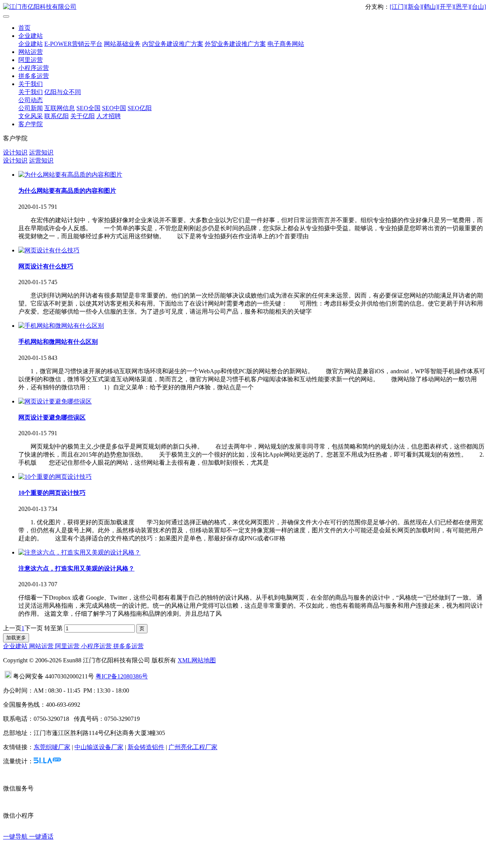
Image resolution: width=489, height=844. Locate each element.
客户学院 (30, 124)
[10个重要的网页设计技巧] (55, 476)
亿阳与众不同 (62, 92)
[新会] (414, 6)
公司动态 (30, 100)
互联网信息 (59, 108)
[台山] (478, 6)
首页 (24, 27)
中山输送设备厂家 (98, 747)
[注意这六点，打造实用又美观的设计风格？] (79, 552)
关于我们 (30, 84)
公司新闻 (30, 108)
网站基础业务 (122, 44)
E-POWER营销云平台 (73, 44)
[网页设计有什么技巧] (48, 250)
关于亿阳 (82, 116)
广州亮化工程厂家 (192, 747)
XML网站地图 (197, 660)
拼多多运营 (33, 76)
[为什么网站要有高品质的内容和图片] (70, 174)
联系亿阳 (56, 116)
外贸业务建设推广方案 (235, 44)
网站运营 (30, 52)
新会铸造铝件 (146, 747)
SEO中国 (114, 108)
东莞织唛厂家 (52, 747)
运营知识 (41, 152)
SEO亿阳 (140, 108)
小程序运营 (33, 68)
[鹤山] (430, 6)
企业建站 (30, 36)
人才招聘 (108, 116)
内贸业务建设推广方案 (172, 44)
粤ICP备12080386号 (122, 676)
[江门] (398, 6)
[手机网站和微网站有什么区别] (61, 325)
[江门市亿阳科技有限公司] (244, 7)
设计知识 (15, 152)
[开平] (446, 6)
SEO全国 (88, 108)
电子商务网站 (285, 44)
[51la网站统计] (47, 761)
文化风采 (30, 116)
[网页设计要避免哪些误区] (55, 401)
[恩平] (462, 6)
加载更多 (16, 638)
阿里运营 (30, 60)
